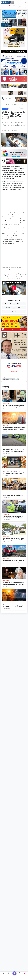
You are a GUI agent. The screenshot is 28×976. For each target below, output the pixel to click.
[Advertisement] (14, 202)
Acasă (3, 104)
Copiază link (15, 311)
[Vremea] (19, 6)
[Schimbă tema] (24, 6)
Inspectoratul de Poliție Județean (9, 379)
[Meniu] (26, 2)
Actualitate (8, 104)
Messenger (20, 303)
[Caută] (3, 6)
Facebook (9, 303)
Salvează (23, 108)
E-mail (20, 307)
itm (18, 379)
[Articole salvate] (14, 6)
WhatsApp (8, 307)
